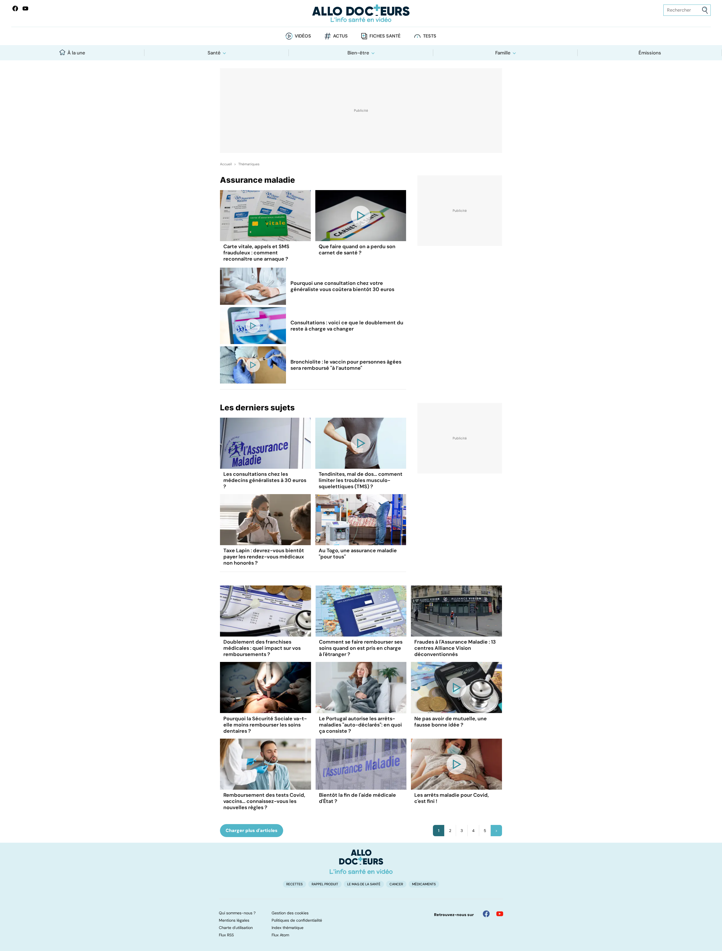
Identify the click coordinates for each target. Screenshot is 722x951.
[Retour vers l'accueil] (361, 13)
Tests (429, 36)
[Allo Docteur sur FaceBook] (15, 8)
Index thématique (287, 927)
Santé (214, 53)
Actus (340, 36)
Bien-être (358, 53)
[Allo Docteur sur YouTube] (499, 913)
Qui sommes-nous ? (237, 912)
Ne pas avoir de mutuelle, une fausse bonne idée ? (450, 721)
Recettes (294, 884)
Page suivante (496, 830)
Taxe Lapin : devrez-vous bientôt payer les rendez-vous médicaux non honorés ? (263, 556)
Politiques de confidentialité (297, 920)
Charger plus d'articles (252, 830)
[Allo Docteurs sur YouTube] (25, 8)
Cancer (396, 884)
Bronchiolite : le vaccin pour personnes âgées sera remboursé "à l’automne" (345, 364)
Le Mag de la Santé (363, 884)
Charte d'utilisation (236, 927)
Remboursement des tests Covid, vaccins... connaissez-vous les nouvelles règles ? (264, 801)
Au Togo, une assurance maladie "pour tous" (358, 553)
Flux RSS (226, 934)
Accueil (226, 164)
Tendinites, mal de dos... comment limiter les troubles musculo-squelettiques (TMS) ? (360, 480)
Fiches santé (384, 36)
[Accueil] (361, 861)
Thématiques (248, 164)
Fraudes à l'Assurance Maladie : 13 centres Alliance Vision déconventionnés (455, 648)
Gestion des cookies (290, 912)
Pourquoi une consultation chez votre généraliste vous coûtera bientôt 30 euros (342, 286)
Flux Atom (280, 934)
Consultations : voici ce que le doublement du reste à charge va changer (346, 325)
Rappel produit (325, 884)
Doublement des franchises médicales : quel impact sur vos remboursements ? (262, 648)
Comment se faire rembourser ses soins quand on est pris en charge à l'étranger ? (360, 648)
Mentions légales (234, 920)
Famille (502, 53)
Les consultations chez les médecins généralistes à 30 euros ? (264, 480)
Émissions (650, 53)
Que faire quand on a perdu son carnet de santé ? (357, 249)
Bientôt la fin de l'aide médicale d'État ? (357, 798)
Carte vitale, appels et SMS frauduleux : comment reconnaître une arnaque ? (256, 252)
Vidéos (303, 36)
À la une (76, 53)
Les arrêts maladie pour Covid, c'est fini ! (451, 798)
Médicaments (424, 884)
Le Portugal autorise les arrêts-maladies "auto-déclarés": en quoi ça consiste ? (360, 724)
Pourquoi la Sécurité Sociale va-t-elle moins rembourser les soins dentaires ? (265, 724)
